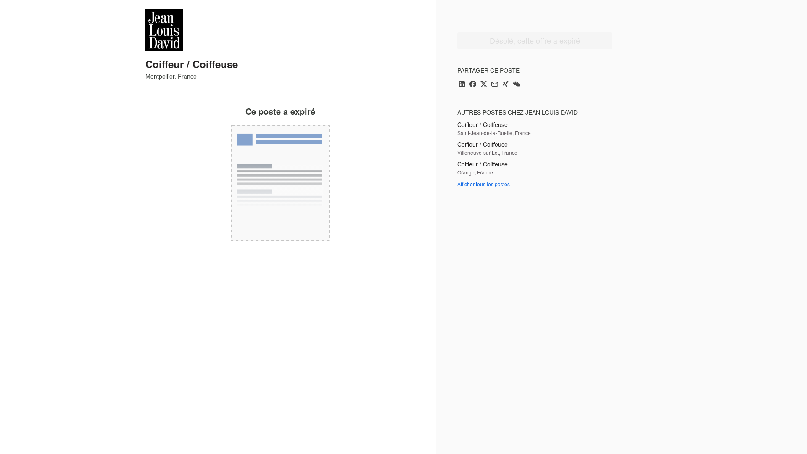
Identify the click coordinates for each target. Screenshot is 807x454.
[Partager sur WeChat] (516, 85)
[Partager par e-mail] (494, 85)
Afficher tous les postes (483, 183)
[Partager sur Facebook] (472, 85)
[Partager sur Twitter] (483, 85)
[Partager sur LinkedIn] (462, 85)
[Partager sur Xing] (505, 85)
